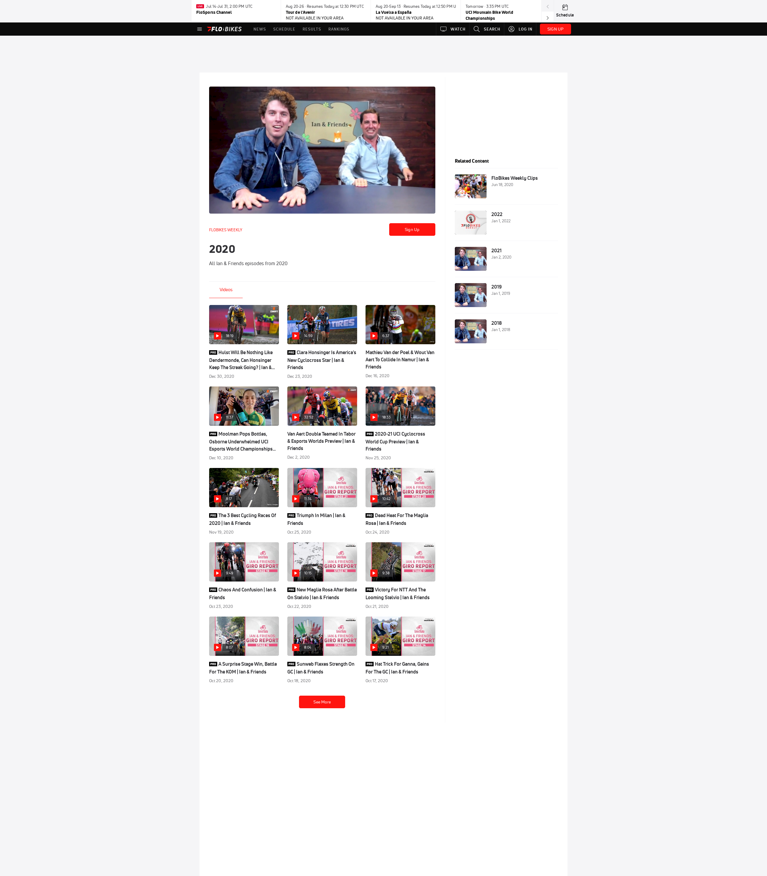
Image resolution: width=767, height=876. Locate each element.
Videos (226, 289)
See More (322, 702)
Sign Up (412, 229)
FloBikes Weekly (225, 229)
